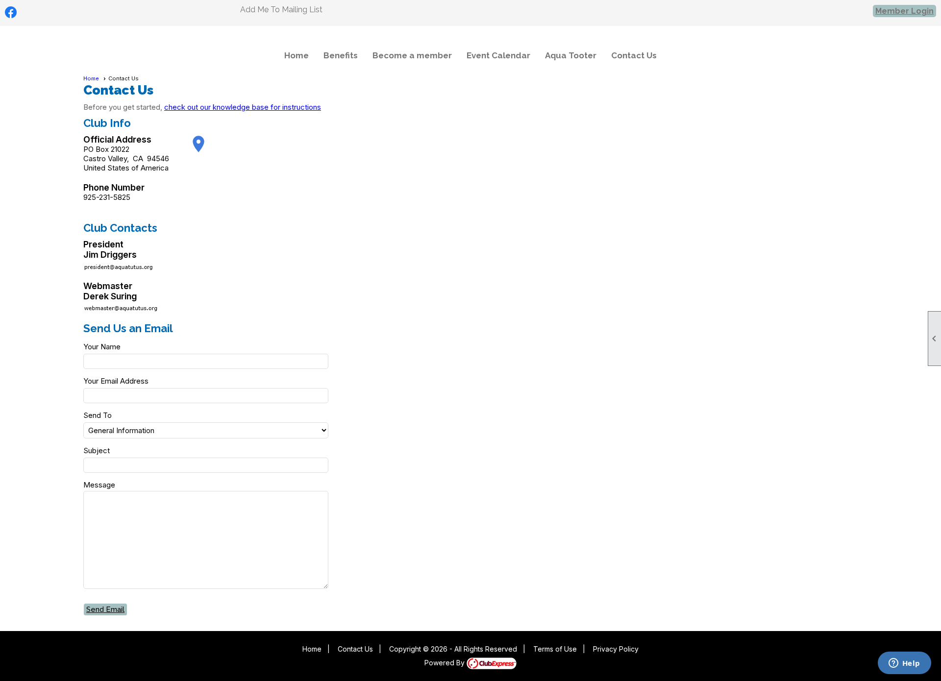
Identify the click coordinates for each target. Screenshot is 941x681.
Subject (96, 450)
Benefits (340, 55)
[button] (105, 609)
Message (99, 484)
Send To (97, 415)
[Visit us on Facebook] (11, 12)
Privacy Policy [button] (616, 649)
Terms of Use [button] (555, 649)
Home (296, 55)
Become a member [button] (412, 55)
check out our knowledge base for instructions (242, 107)
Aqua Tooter (570, 55)
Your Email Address (116, 381)
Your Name (102, 346)
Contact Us (634, 55)
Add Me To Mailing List (281, 9)
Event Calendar (498, 55)
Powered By (445, 662)
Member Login (904, 11)
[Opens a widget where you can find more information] (904, 664)
